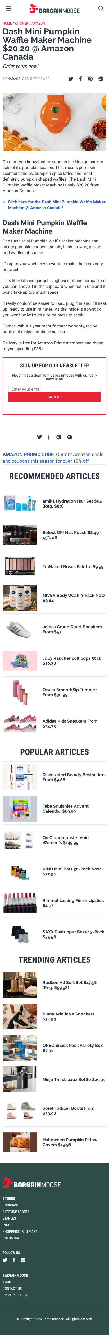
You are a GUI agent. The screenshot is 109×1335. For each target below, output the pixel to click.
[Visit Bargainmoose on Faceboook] (14, 1260)
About (8, 1282)
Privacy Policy (15, 1295)
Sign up (55, 397)
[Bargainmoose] (54, 8)
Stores (9, 1198)
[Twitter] (71, 79)
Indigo (8, 1225)
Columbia (11, 1238)
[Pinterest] (90, 79)
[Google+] (101, 79)
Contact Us (12, 1288)
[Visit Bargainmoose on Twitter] (5, 1260)
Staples (9, 1218)
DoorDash (11, 1205)
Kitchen (22, 23)
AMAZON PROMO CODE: (29, 454)
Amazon (38, 23)
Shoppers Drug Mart (20, 1231)
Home (7, 23)
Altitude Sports (16, 1212)
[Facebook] (80, 79)
